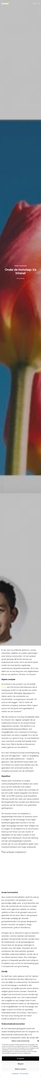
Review (16, 265)
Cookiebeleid (15, 1073)
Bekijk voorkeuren (20, 1069)
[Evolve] (5, 3)
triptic (3, 687)
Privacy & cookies (24, 1073)
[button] (38, 1041)
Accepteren (20, 1058)
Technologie (23, 265)
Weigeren (21, 1064)
